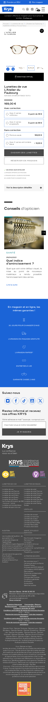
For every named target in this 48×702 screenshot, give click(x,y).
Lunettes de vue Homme (10, 493)
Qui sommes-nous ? (31, 561)
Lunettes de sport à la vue (11, 507)
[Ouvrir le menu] (43, 9)
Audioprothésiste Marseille (24, 642)
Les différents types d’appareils (13, 544)
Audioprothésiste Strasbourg (32, 640)
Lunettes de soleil (30, 489)
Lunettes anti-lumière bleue (11, 505)
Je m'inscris (24, 432)
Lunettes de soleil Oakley (32, 503)
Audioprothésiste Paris (13, 638)
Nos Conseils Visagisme (32, 538)
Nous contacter (15, 600)
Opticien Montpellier (16, 632)
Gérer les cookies (30, 585)
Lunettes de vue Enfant (10, 495)
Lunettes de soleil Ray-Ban (33, 499)
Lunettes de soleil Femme (33, 491)
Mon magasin (37, 2)
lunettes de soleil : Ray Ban (26, 664)
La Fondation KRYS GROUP (34, 569)
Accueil (6, 23)
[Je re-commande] (32, 9)
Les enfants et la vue (31, 544)
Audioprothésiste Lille (13, 640)
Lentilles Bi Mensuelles (32, 522)
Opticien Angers (24, 636)
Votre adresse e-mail (23, 420)
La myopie (27, 542)
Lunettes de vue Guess (10, 497)
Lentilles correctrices (31, 517)
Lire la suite (11, 285)
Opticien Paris (8, 628)
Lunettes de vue (17, 23)
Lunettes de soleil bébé (32, 497)
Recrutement (28, 571)
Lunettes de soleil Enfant (32, 495)
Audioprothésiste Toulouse (32, 638)
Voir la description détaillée (19, 187)
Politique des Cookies (31, 577)
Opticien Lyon (33, 628)
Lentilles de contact (31, 514)
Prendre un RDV (13, 2)
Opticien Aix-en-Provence (34, 634)
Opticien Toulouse (20, 628)
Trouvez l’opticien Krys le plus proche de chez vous (27, 668)
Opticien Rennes (30, 632)
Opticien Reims (11, 636)
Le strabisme (28, 546)
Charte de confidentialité (32, 573)
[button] (37, 9)
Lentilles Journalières (31, 520)
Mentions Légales (30, 575)
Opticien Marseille (18, 634)
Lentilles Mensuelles (31, 524)
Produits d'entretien (31, 526)
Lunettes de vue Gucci (10, 499)
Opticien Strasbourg (31, 630)
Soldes (26, 505)
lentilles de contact (9, 648)
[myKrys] (27, 9)
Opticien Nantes (17, 630)
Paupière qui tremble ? (32, 552)
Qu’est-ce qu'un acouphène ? (12, 546)
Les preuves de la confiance (33, 563)
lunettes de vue (22, 648)
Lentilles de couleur (31, 519)
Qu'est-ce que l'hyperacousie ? (13, 548)
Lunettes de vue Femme (10, 491)
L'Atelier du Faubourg (34, 23)
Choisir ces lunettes (24, 153)
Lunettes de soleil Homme (33, 493)
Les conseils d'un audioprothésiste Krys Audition (10, 560)
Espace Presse (29, 565)
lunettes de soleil (34, 648)
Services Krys (29, 540)
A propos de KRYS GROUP (34, 567)
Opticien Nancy (36, 636)
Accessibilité (28, 583)
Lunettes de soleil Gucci (32, 501)
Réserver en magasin (24, 161)
